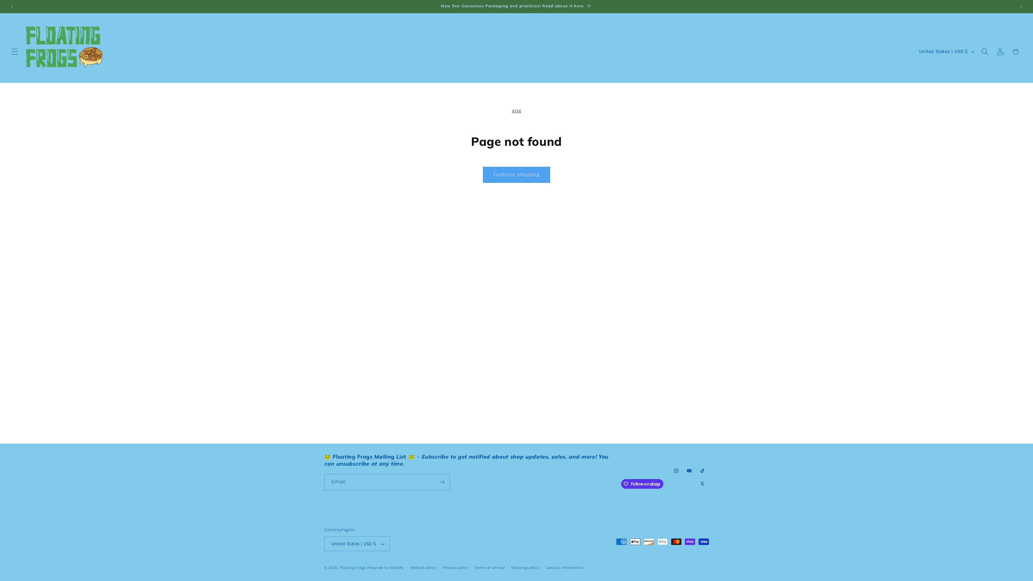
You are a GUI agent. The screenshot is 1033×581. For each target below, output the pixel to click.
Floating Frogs (353, 568)
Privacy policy (455, 568)
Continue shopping (516, 174)
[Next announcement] (1021, 6)
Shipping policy (525, 568)
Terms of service (490, 568)
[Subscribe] (442, 482)
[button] (14, 51)
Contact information (564, 568)
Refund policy (423, 568)
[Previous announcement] (12, 6)
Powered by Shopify (385, 568)
